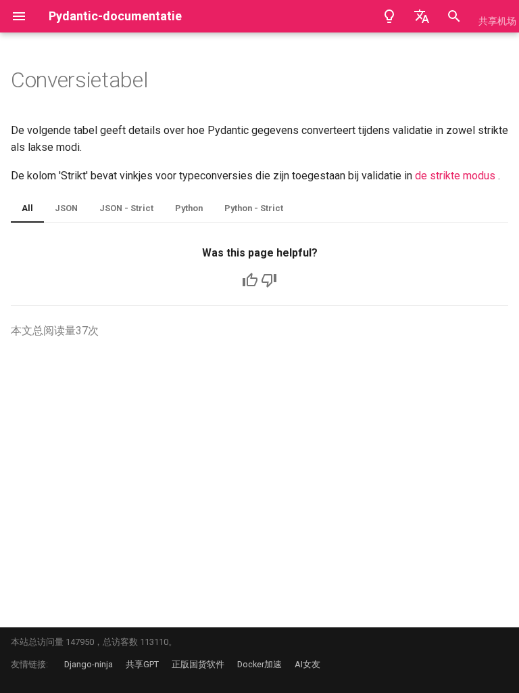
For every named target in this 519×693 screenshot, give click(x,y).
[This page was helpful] (250, 280)
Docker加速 (259, 664)
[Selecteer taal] (421, 16)
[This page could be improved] (269, 280)
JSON (66, 208)
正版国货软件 (198, 664)
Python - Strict (253, 208)
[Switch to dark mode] (389, 16)
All (27, 208)
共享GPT (142, 664)
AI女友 (307, 664)
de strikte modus (455, 175)
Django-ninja (88, 664)
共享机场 (497, 21)
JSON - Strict (126, 208)
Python (189, 208)
